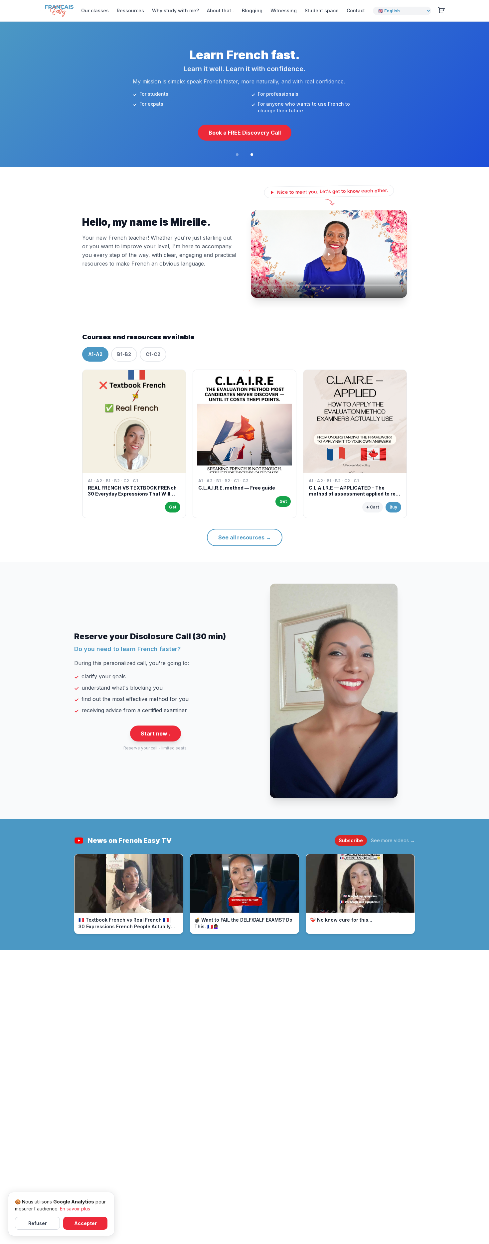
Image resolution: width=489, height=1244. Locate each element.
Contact (356, 10)
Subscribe (351, 840)
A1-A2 (95, 354)
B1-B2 (124, 354)
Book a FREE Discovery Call (245, 132)
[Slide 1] (237, 154)
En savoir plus (75, 1208)
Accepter (85, 1223)
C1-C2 (153, 354)
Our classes (95, 10)
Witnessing (283, 10)
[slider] (329, 285)
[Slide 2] (251, 154)
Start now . (155, 733)
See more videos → (393, 840)
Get (172, 507)
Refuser (37, 1223)
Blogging (252, 10)
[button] (329, 254)
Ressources (130, 10)
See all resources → (244, 537)
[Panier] (441, 11)
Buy (393, 507)
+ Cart (372, 507)
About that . (220, 10)
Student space (322, 10)
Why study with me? (175, 10)
